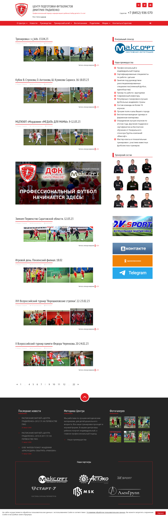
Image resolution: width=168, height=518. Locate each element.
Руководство (45, 23)
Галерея (24, 43)
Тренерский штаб (62, 23)
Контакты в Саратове (122, 23)
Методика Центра (74, 411)
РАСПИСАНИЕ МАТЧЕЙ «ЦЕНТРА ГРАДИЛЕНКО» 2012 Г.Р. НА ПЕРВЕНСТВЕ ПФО (39, 421)
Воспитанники (80, 23)
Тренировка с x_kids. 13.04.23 (31, 39)
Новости (33, 23)
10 (54, 384)
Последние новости (29, 411)
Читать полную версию (86, 65)
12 (64, 384)
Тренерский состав (123, 155)
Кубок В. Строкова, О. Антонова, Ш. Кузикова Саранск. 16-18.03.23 (52, 80)
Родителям (95, 23)
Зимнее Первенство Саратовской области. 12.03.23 (44, 219)
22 (74, 384)
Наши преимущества (76, 439)
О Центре (21, 23)
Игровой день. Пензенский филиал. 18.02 (38, 260)
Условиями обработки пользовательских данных (106, 512)
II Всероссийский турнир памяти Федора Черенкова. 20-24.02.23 (52, 343)
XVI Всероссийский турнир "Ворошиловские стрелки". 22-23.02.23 (52, 301)
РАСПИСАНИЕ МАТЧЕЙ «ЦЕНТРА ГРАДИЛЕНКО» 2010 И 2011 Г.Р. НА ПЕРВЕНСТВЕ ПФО (37, 436)
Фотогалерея (117, 411)
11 (59, 384)
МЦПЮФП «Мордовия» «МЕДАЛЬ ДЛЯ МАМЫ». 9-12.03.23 (47, 122)
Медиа (105, 23)
